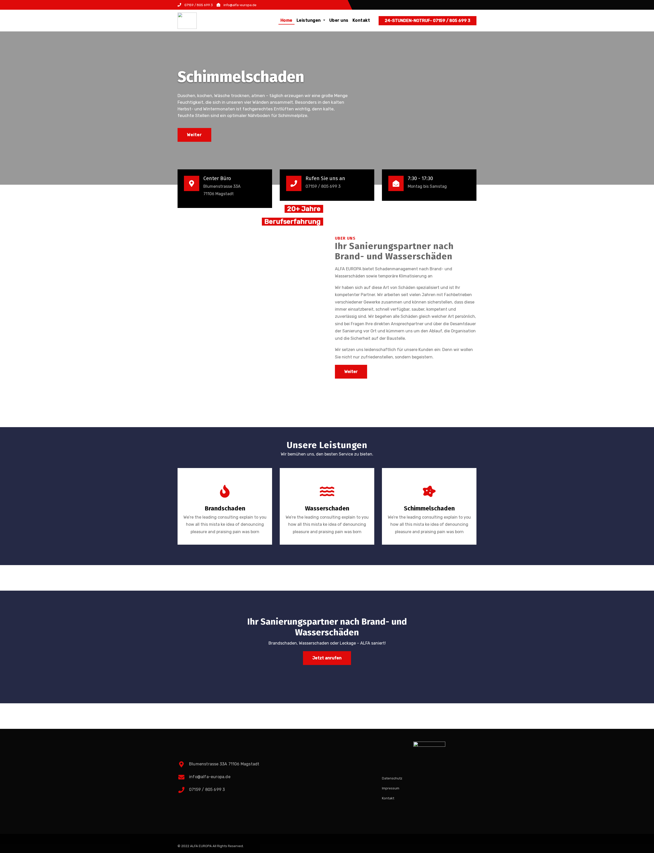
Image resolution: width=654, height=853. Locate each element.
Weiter (194, 134)
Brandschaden (225, 508)
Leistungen (309, 20)
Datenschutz (392, 778)
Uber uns (338, 20)
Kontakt (361, 20)
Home (287, 20)
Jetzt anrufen (327, 658)
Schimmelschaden (429, 508)
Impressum (390, 788)
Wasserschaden (327, 508)
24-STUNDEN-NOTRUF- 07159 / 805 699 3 (427, 20)
